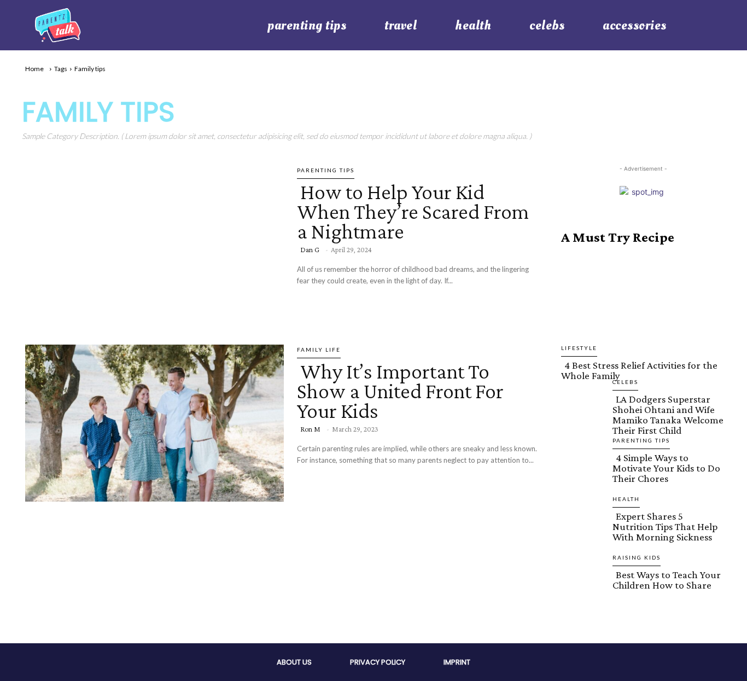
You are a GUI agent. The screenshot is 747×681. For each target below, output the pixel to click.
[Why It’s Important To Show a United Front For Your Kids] (151, 421)
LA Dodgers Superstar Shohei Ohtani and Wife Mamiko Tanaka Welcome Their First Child (667, 414)
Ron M (310, 428)
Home (34, 69)
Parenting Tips (325, 170)
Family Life (319, 349)
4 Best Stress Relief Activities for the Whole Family (639, 370)
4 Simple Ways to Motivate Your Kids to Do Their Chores (666, 468)
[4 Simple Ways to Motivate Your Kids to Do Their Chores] (582, 481)
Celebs (625, 382)
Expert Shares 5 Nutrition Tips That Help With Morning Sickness (664, 526)
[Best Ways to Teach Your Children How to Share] (582, 598)
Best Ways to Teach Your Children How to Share (666, 580)
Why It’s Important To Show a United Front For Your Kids (400, 391)
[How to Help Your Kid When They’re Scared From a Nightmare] (151, 242)
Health (626, 499)
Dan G (309, 249)
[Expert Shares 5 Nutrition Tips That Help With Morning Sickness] (582, 539)
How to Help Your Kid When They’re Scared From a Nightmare (413, 211)
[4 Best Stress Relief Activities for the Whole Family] (643, 306)
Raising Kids (636, 557)
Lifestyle (579, 348)
